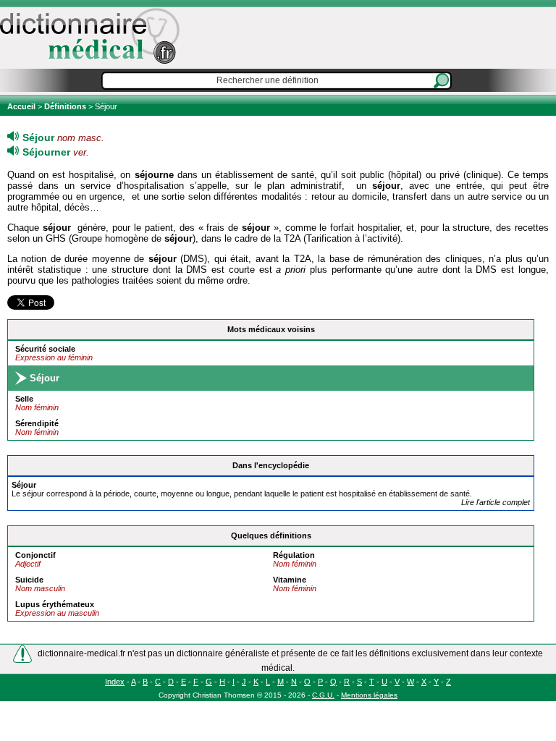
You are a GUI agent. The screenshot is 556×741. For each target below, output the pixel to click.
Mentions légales (369, 695)
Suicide (29, 579)
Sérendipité (37, 423)
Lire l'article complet (495, 502)
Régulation (294, 555)
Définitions (65, 106)
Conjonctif (35, 555)
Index (115, 681)
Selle (24, 398)
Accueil (22, 106)
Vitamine (289, 579)
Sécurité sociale (45, 348)
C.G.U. (323, 695)
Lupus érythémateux (54, 604)
